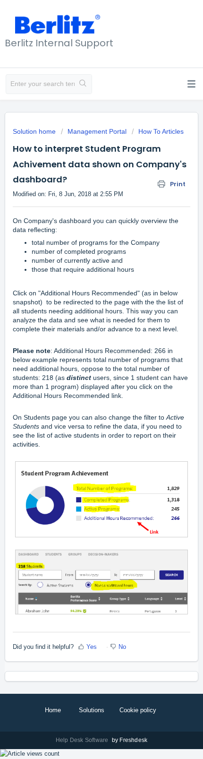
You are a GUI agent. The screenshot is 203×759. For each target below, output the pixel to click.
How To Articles (161, 131)
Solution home (35, 131)
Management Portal (97, 131)
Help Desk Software (83, 740)
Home (53, 710)
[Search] (83, 84)
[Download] (84, 378)
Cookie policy (137, 710)
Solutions (91, 710)
